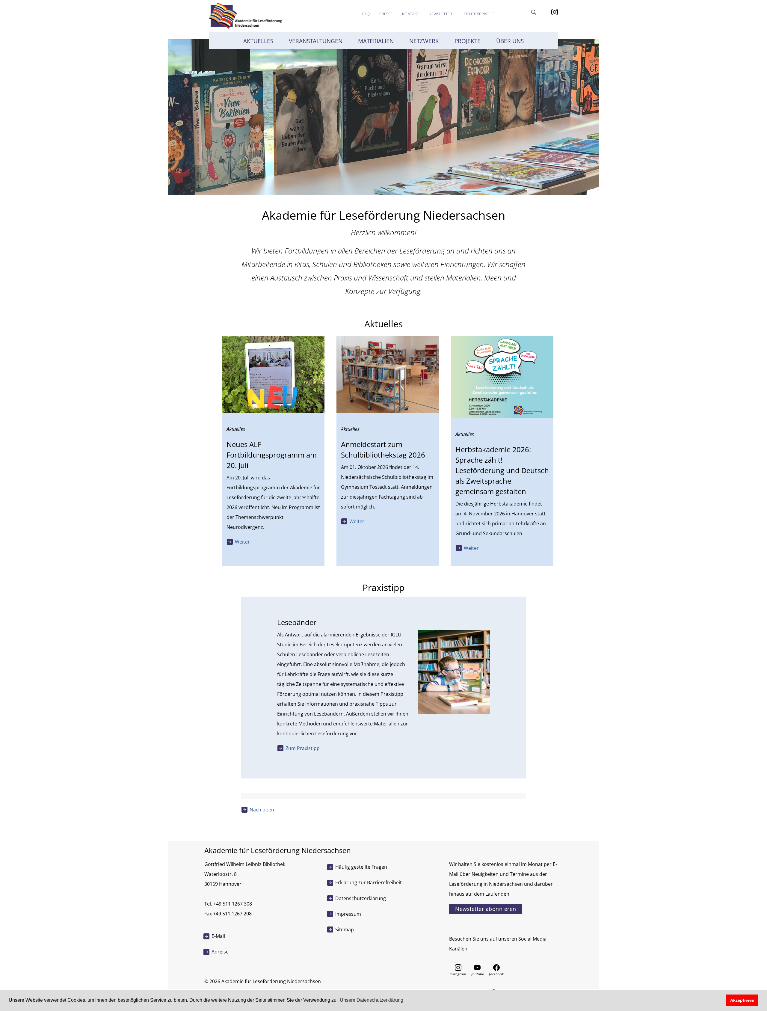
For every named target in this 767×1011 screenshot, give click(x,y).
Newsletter (440, 13)
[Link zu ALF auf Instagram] (458, 967)
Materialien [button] (376, 41)
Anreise (220, 951)
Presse (385, 13)
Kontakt (410, 13)
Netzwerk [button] (424, 41)
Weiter (242, 541)
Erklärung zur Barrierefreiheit (368, 882)
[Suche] (534, 11)
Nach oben (262, 809)
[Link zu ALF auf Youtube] (477, 967)
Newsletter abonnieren (485, 908)
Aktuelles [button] (258, 41)
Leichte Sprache (477, 13)
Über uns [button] (510, 41)
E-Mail (218, 936)
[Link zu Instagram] (555, 11)
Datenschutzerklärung (360, 898)
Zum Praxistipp (303, 748)
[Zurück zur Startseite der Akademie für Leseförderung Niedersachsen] (244, 15)
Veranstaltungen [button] (315, 41)
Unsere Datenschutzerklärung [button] (371, 1000)
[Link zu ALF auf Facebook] (496, 967)
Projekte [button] (468, 41)
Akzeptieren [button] (742, 1000)
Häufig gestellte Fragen (361, 867)
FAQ (366, 13)
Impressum (348, 914)
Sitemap (344, 929)
